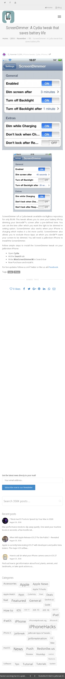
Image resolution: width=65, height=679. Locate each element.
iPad (56, 615)
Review (29, 654)
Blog (59, 7)
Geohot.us (49, 599)
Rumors (52, 659)
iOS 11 (26, 610)
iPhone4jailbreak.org (37, 620)
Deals (49, 594)
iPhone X (7, 633)
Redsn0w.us (46, 648)
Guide (47, 604)
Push (30, 648)
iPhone (44, 54)
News (18, 648)
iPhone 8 (53, 620)
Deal (41, 594)
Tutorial (28, 664)
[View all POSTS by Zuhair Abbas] (4, 54)
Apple (24, 584)
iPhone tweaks (29, 54)
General (35, 600)
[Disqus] (32, 336)
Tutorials (41, 664)
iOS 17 (55, 610)
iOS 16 (46, 609)
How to (8, 610)
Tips (17, 663)
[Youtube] (15, 2)
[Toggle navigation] (59, 16)
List (51, 638)
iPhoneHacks (42, 627)
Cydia (38, 54)
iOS (18, 610)
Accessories (9, 583)
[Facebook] (10, 2)
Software (7, 663)
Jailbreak (19, 633)
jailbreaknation (37, 638)
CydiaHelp (32, 594)
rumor (51, 654)
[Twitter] (4, 2)
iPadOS (7, 620)
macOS (6, 647)
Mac (52, 642)
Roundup (40, 654)
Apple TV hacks (39, 589)
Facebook (53, 267)
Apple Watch (9, 594)
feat (5, 600)
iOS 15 (36, 609)
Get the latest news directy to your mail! (19, 475)
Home (49, 7)
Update (52, 663)
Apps (21, 594)
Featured (18, 600)
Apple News (40, 584)
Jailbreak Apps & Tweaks (39, 633)
